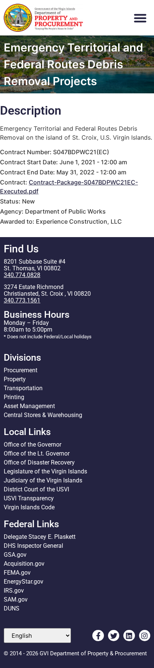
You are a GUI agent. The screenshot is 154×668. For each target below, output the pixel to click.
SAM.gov (16, 599)
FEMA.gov (17, 572)
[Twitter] (113, 635)
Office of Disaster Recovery (39, 462)
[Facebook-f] (98, 635)
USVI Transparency (29, 498)
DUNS (11, 608)
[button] (140, 18)
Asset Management (29, 406)
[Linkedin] (129, 635)
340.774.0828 (22, 275)
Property (15, 379)
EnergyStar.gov (23, 581)
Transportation (23, 388)
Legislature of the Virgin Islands (45, 471)
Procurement (20, 370)
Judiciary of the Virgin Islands (43, 480)
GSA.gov (15, 554)
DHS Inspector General (33, 545)
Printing (14, 397)
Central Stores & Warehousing (43, 415)
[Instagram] (144, 635)
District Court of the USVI (36, 489)
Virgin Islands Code (29, 507)
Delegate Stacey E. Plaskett (40, 536)
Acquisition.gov (24, 563)
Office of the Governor (32, 444)
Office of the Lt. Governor (37, 453)
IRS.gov (14, 590)
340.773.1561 (22, 300)
